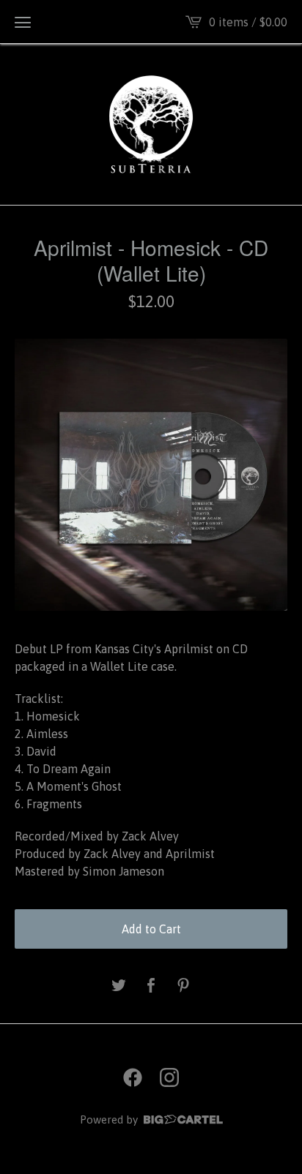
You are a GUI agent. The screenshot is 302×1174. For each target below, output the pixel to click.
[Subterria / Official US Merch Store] (151, 124)
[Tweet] (118, 986)
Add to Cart (151, 929)
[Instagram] (169, 1077)
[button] (23, 22)
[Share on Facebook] (151, 986)
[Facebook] (132, 1077)
